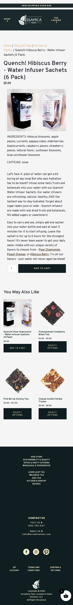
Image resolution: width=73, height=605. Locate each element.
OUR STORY (36, 457)
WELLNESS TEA (36, 475)
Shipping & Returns (55, 569)
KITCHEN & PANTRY (36, 481)
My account (14, 569)
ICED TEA (36, 478)
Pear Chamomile (49, 250)
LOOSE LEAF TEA (36, 472)
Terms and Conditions (34, 569)
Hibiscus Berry (39, 254)
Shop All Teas (22, 46)
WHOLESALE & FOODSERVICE (36, 465)
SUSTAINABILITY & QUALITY (36, 460)
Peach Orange (16, 254)
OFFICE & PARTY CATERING (36, 463)
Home (7, 46)
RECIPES (36, 484)
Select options (52, 346)
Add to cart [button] (18, 348)
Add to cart (42, 268)
